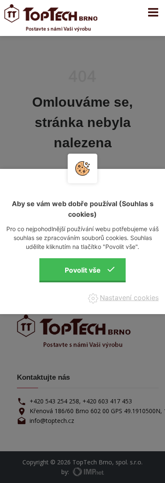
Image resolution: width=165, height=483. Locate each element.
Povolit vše (83, 270)
